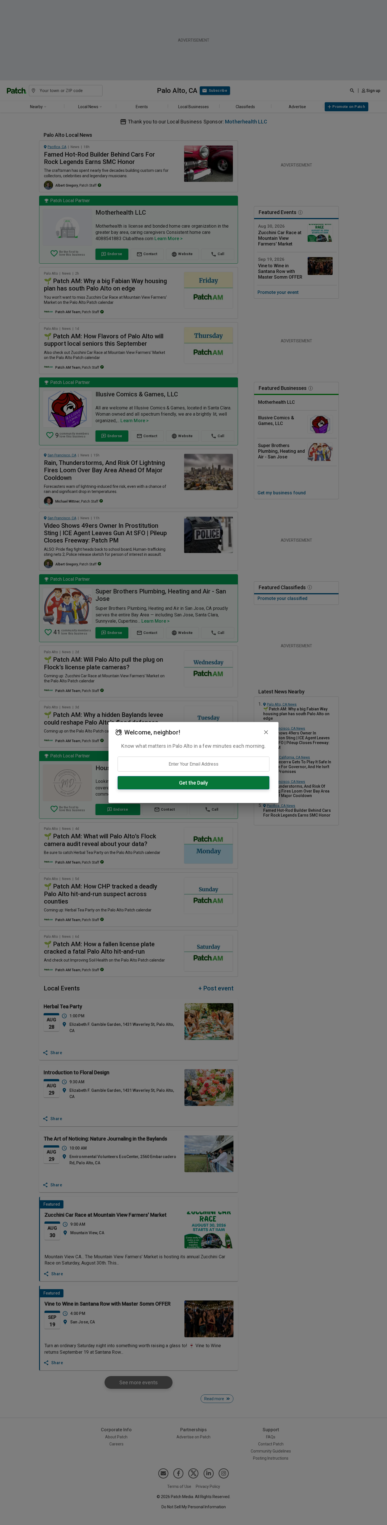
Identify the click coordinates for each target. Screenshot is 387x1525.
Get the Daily (193, 783)
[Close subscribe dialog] (266, 732)
